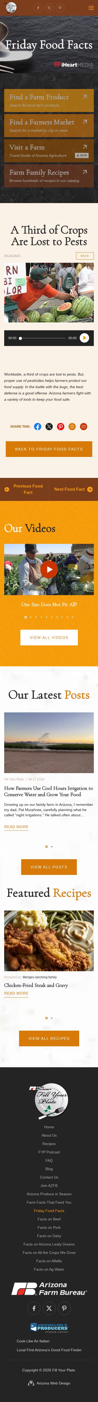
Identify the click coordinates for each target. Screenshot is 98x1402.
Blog (49, 1169)
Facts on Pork (49, 1227)
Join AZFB (49, 1185)
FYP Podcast (49, 1152)
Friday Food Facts (49, 1211)
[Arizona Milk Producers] (49, 1327)
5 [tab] (46, 617)
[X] (49, 426)
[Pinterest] (60, 7)
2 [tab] (30, 617)
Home (49, 1127)
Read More (16, 827)
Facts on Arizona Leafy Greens (49, 1244)
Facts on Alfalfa (49, 1261)
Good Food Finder (66, 1350)
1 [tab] (26, 617)
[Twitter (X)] (49, 7)
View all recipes (49, 1038)
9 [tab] (67, 617)
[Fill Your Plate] (10, 8)
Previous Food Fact (28, 489)
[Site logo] (49, 1101)
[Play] (84, 338)
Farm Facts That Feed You (49, 1202)
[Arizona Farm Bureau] (49, 1289)
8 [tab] (62, 617)
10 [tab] (72, 617)
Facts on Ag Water (49, 1269)
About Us (49, 1135)
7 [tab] (56, 617)
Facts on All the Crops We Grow (49, 1252)
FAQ (49, 1160)
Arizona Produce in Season (49, 1194)
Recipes (49, 1144)
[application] (49, 338)
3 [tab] (36, 617)
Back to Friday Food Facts (49, 449)
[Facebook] (38, 7)
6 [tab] (51, 617)
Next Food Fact (69, 489)
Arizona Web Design (53, 1383)
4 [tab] (41, 617)
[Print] (72, 426)
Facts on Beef (49, 1219)
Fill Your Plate (63, 1370)
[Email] (83, 426)
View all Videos (49, 637)
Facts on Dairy (49, 1236)
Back (85, 255)
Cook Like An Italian (33, 1341)
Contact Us (49, 1177)
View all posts (49, 867)
